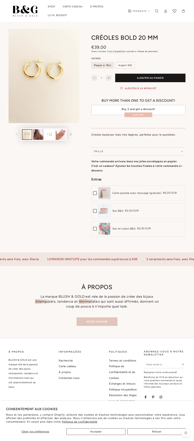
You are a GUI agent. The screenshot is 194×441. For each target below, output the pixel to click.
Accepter (96, 431)
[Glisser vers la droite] (70, 134)
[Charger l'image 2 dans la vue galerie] (38, 134)
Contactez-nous (69, 378)
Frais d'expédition (116, 51)
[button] (156, 11)
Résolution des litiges (123, 395)
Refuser (156, 431)
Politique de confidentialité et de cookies (122, 372)
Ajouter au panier (150, 77)
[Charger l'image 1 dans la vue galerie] (27, 134)
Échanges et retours (122, 383)
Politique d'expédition (123, 389)
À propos (65, 372)
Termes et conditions (122, 360)
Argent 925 (125, 65)
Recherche (66, 360)
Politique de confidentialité (79, 421)
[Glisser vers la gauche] (17, 134)
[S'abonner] (183, 364)
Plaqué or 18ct (102, 65)
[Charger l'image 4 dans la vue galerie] (61, 134)
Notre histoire (97, 321)
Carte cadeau (67, 366)
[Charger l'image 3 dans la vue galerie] (49, 134)
